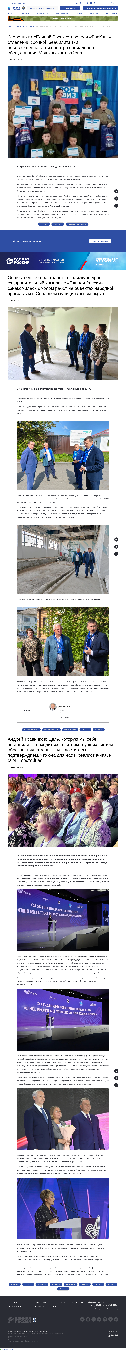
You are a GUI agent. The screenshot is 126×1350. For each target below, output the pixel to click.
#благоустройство (70, 729)
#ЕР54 (85, 729)
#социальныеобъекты (51, 729)
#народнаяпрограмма (31, 729)
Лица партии (25, 13)
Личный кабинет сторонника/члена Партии (100, 8)
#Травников (14, 1284)
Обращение (70, 8)
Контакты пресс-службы (45, 1307)
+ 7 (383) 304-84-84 (102, 1305)
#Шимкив (111, 1284)
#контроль (98, 729)
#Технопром (56, 1284)
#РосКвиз (44, 224)
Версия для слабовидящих (109, 3)
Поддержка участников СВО (63, 18)
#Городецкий (42, 1284)
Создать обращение (100, 241)
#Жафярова (63, 1289)
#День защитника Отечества (77, 224)
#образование (70, 1284)
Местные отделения (62, 13)
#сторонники (58, 224)
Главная (10, 26)
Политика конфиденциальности (18, 1338)
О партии (10, 13)
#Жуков (28, 1284)
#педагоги (85, 1284)
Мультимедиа (94, 13)
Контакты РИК (15, 1307)
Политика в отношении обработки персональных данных (27, 1340)
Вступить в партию (111, 13)
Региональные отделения (72, 1302)
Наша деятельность (42, 13)
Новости (31, 26)
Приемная (79, 13)
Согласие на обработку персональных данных (23, 1342)
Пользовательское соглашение (18, 1336)
